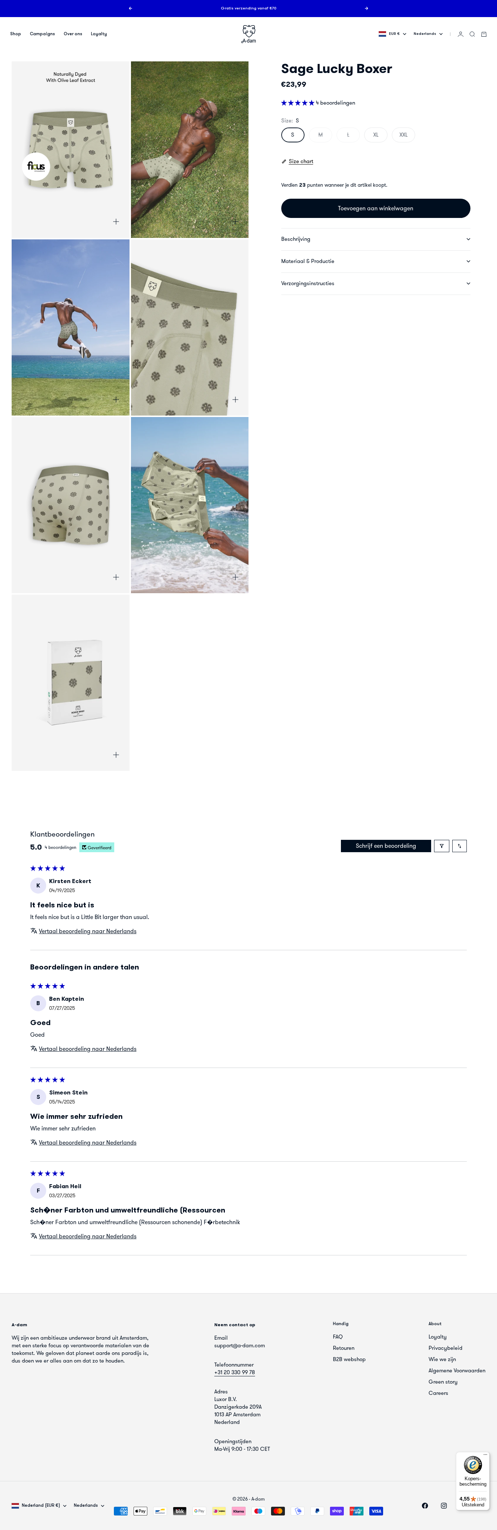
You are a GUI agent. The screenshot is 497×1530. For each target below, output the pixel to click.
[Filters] (441, 846)
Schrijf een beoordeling (386, 846)
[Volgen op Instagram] (444, 1505)
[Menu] (485, 1456)
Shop (15, 34)
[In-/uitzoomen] (116, 221)
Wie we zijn (442, 1359)
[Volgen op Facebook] (425, 1505)
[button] (298, 103)
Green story (443, 1382)
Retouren (343, 1348)
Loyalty (99, 34)
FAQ (338, 1337)
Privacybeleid (445, 1348)
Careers (438, 1393)
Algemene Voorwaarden (457, 1371)
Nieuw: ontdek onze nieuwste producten (248, 11)
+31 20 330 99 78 (234, 1372)
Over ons (73, 34)
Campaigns (42, 34)
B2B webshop (349, 1359)
